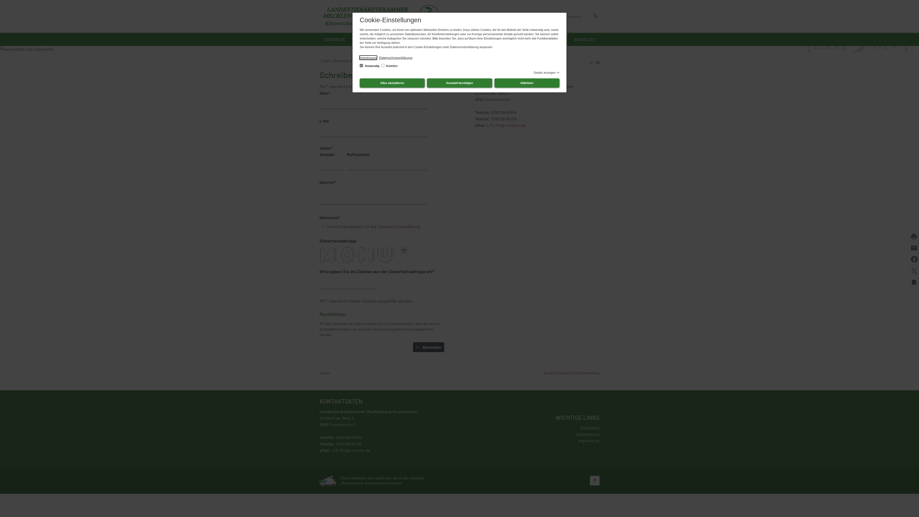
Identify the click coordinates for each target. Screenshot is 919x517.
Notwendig (372, 66)
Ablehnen (526, 83)
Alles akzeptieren (392, 83)
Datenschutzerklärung (395, 58)
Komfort (392, 66)
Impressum (368, 58)
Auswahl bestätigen (459, 83)
